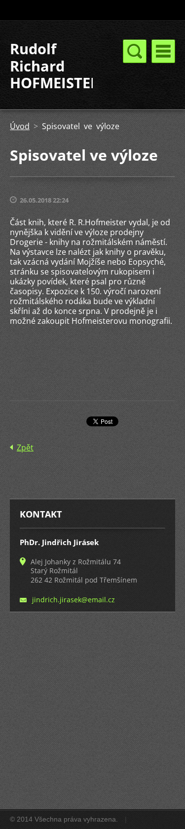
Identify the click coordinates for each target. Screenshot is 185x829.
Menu (163, 51)
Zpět (25, 447)
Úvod (20, 126)
